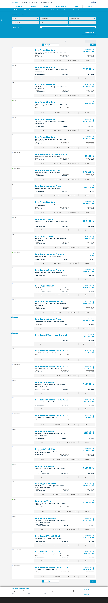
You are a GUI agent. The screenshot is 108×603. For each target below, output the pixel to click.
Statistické (33, 594)
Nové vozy (19, 6)
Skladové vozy (44, 9)
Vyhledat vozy (89, 33)
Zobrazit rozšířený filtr (17, 27)
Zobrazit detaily (64, 594)
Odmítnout (86, 594)
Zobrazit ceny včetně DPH (72, 41)
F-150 (93, 9)
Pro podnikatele (76, 9)
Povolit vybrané (87, 591)
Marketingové (50, 594)
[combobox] (25, 18)
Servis (46, 6)
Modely (15, 9)
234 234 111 (26, 2)
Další (93, 44)
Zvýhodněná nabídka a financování (29, 9)
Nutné (15, 594)
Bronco (85, 9)
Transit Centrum (61, 6)
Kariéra (76, 6)
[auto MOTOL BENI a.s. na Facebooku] (52, 2)
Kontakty (89, 6)
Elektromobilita (55, 9)
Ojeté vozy (33, 6)
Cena (68, 25)
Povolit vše (86, 589)
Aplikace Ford (66, 9)
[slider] (41, 27)
